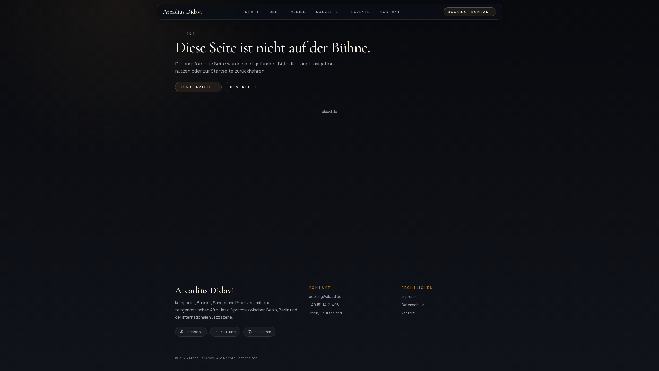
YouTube (228, 331)
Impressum (411, 296)
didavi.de (329, 111)
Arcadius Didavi (182, 12)
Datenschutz (413, 304)
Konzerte (327, 12)
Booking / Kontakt (470, 12)
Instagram (262, 331)
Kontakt (390, 12)
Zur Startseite (198, 87)
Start (252, 12)
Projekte (359, 12)
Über (275, 12)
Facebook (194, 331)
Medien (298, 12)
